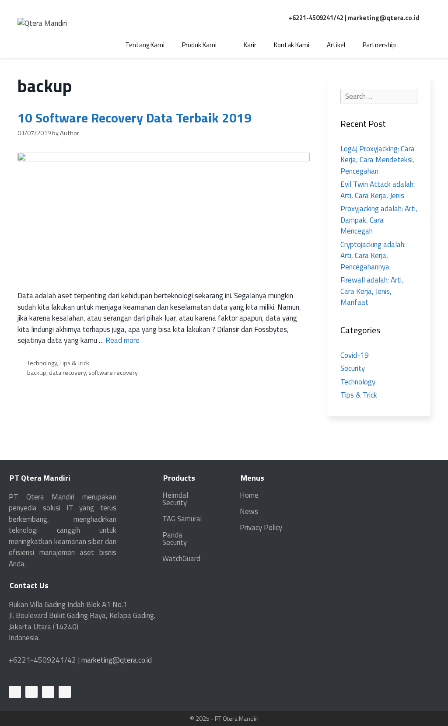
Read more (122, 340)
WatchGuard (181, 558)
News (249, 511)
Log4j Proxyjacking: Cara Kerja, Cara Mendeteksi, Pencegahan (377, 160)
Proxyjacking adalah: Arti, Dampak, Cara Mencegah (378, 220)
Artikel (336, 45)
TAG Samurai (182, 518)
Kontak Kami (291, 45)
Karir (250, 45)
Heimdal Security (175, 498)
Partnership (379, 45)
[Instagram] (65, 692)
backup (36, 372)
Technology (42, 363)
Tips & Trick (74, 363)
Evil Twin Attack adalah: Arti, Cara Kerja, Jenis (377, 189)
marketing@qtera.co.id (384, 18)
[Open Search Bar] (417, 45)
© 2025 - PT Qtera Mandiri (224, 718)
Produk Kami (199, 45)
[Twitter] (48, 692)
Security (352, 368)
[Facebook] (31, 692)
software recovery (113, 372)
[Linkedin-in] (15, 692)
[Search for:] (378, 96)
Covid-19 (354, 355)
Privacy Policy (261, 527)
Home (249, 495)
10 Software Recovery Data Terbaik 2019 (135, 118)
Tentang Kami (144, 45)
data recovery (67, 372)
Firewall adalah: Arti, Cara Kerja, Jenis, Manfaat (371, 291)
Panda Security (174, 538)
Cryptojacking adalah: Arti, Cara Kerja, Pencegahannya (373, 255)
